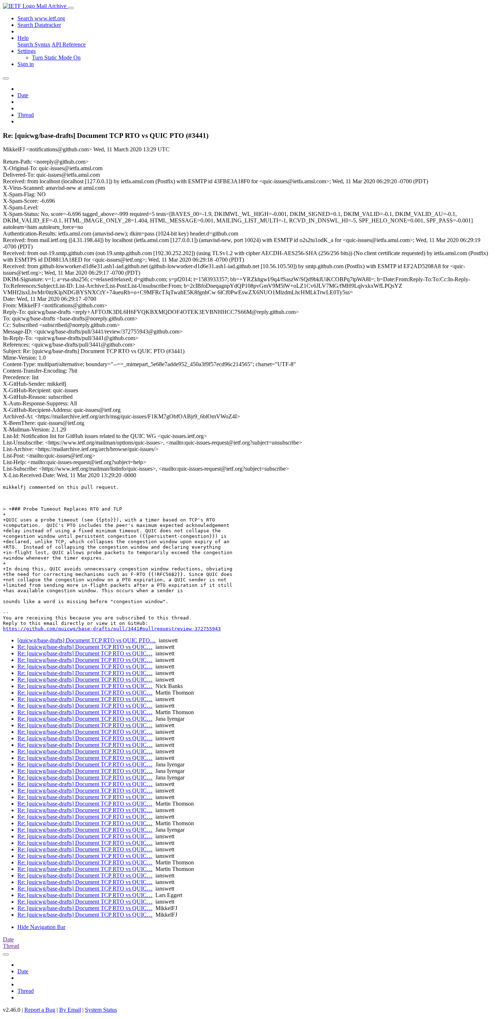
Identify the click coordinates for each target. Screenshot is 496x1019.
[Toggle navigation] (71, 8)
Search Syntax (33, 44)
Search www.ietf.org (41, 18)
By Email (70, 1010)
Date (22, 95)
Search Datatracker (39, 25)
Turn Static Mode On (56, 57)
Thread (25, 115)
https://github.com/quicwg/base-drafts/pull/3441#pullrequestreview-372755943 (112, 628)
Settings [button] (26, 51)
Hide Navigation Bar (41, 927)
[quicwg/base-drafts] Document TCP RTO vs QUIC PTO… (86, 640)
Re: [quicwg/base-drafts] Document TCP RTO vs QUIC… (85, 647)
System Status (101, 1010)
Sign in (25, 64)
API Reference (69, 44)
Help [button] (23, 38)
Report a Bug (39, 1010)
